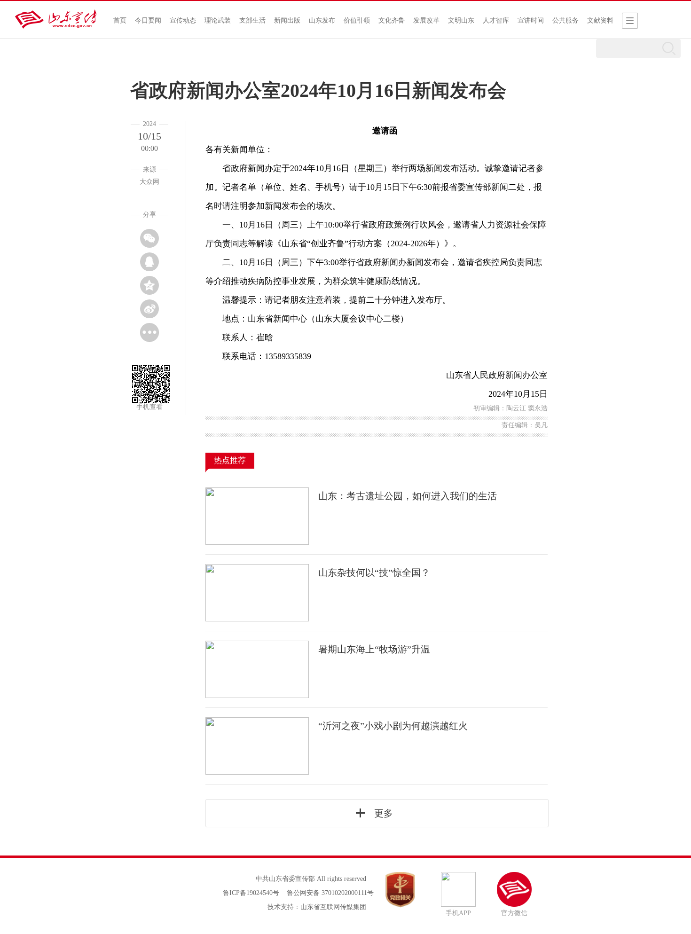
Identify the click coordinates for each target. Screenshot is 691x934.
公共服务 (565, 20)
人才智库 (496, 20)
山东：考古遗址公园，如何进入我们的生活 (407, 496)
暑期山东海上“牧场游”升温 (374, 649)
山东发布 (322, 20)
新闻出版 (287, 20)
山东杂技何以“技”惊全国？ (374, 572)
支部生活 (252, 20)
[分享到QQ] (149, 261)
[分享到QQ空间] (149, 285)
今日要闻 (148, 20)
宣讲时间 (531, 20)
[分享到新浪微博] (149, 308)
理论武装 (217, 20)
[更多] (149, 332)
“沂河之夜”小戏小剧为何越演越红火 (393, 726)
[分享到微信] (149, 238)
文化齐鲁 (391, 20)
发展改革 (426, 20)
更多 (383, 813)
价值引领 (357, 20)
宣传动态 (183, 20)
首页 (119, 20)
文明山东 (461, 20)
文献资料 (600, 20)
